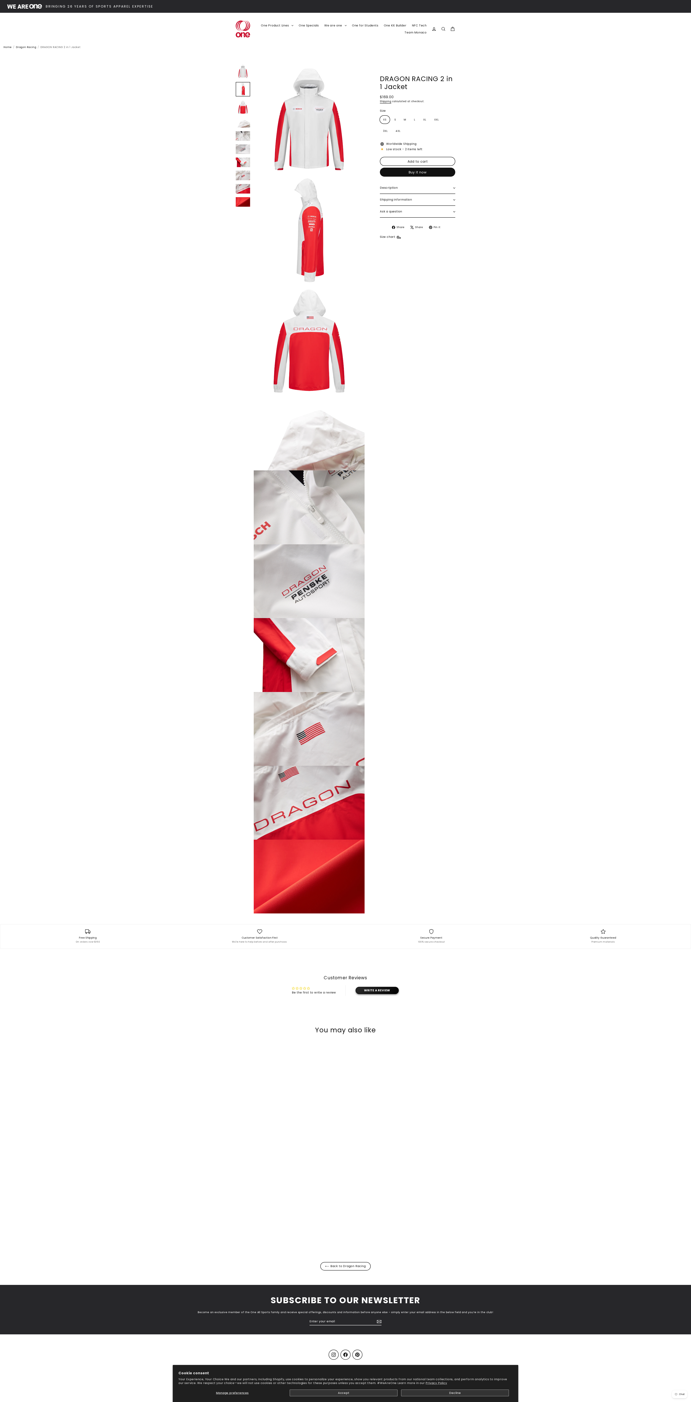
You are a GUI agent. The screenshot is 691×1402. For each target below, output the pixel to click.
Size (383, 111)
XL (424, 120)
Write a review (377, 990)
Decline (455, 1393)
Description (389, 188)
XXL (436, 120)
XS (385, 120)
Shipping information (396, 200)
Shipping (385, 101)
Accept (343, 1393)
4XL (398, 131)
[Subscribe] (378, 1321)
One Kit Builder (395, 25)
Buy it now (418, 172)
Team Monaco (416, 32)
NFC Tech (419, 25)
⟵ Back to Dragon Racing (345, 1266)
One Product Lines (275, 25)
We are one (333, 25)
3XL (385, 131)
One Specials (309, 25)
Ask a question (391, 212)
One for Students (365, 25)
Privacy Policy (436, 1383)
